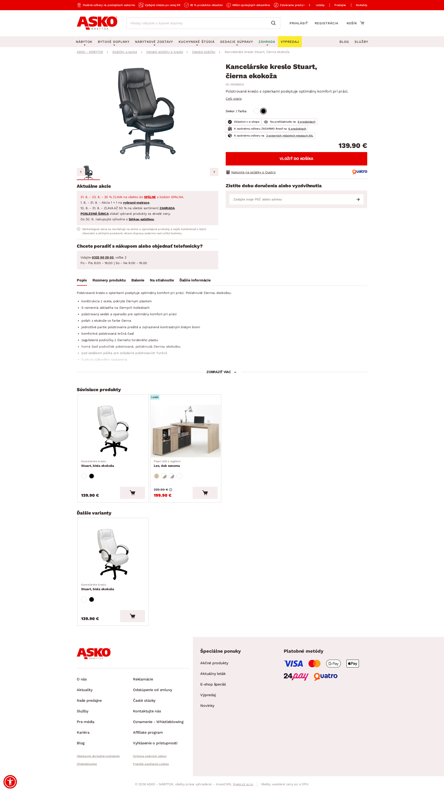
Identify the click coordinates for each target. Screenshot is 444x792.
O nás (82, 679)
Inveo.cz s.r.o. (243, 784)
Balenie (137, 280)
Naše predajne (89, 700)
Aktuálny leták (213, 673)
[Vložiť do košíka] (132, 493)
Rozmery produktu (109, 280)
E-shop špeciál (213, 684)
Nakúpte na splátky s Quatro (253, 172)
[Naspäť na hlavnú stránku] (97, 23)
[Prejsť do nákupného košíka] (355, 22)
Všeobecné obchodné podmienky (98, 756)
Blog (344, 42)
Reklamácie (143, 679)
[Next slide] (214, 172)
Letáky (320, 5)
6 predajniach (306, 121)
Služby (361, 42)
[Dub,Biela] (164, 476)
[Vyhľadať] (274, 23)
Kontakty (361, 5)
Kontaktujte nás (147, 711)
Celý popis (234, 98)
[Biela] (256, 111)
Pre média (85, 722)
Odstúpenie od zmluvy (152, 690)
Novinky (207, 705)
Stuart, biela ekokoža (97, 464)
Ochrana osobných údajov (149, 756)
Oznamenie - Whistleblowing (158, 722)
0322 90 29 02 (103, 257)
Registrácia (326, 23)
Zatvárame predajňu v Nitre (298, 5)
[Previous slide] (81, 172)
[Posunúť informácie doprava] (305, 5)
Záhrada (267, 42)
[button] (88, 172)
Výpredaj (208, 695)
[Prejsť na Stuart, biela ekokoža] (113, 431)
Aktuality (84, 690)
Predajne (340, 5)
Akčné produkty (214, 663)
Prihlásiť (299, 23)
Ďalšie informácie (195, 280)
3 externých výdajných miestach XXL (289, 135)
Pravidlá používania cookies (151, 764)
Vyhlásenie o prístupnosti (155, 743)
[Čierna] (263, 111)
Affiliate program (148, 732)
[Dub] (156, 476)
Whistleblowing (87, 764)
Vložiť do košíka (296, 158)
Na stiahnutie (162, 280)
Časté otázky (144, 700)
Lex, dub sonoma (167, 464)
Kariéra (83, 732)
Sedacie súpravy (236, 42)
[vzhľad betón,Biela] (172, 476)
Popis (82, 280)
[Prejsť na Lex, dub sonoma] (185, 431)
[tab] (82, 281)
